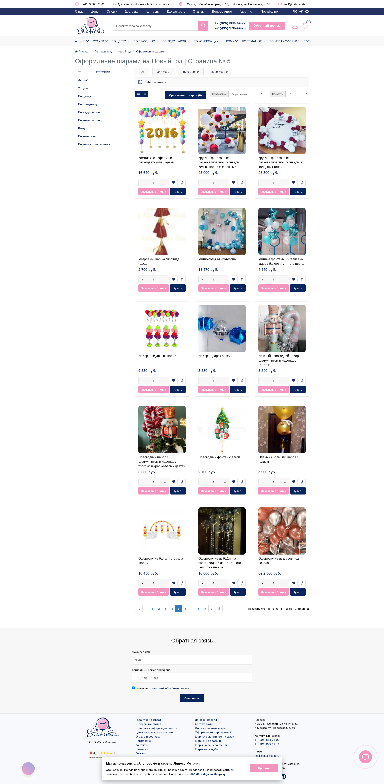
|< (139, 608)
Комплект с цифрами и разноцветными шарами (156, 159)
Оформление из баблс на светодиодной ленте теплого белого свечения (219, 563)
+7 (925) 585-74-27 (230, 22)
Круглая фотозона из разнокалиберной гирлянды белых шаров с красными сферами (219, 164)
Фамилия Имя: (141, 652)
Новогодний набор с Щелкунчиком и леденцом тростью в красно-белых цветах (161, 461)
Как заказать (176, 11)
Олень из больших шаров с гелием (278, 459)
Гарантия (246, 11)
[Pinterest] (283, 777)
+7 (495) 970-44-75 (230, 28)
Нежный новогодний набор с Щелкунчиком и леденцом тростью (279, 360)
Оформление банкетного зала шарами (160, 560)
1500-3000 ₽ (191, 72)
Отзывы (199, 11)
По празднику (144, 41)
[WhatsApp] (307, 11)
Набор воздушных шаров (157, 355)
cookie (195, 774)
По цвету (119, 41)
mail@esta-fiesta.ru (296, 4)
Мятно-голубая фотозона (217, 259)
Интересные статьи (148, 724)
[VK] (295, 11)
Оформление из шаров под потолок (278, 560)
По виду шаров (174, 41)
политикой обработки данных (170, 688)
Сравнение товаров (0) (185, 95)
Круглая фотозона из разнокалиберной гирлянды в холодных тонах (280, 162)
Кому (230, 41)
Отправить (192, 698)
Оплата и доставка (148, 736)
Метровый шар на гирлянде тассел (158, 261)
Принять (264, 768)
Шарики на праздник (208, 741)
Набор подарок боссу (214, 355)
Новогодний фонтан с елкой (219, 457)
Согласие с (162, 688)
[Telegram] (301, 11)
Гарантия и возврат (148, 720)
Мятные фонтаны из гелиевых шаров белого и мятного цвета (281, 261)
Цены (95, 11)
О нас (79, 11)
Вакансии (142, 749)
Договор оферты (206, 720)
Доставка (131, 11)
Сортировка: (219, 93)
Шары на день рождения (211, 745)
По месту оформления (287, 41)
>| (219, 608)
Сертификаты (204, 724)
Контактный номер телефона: (151, 670)
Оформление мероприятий (213, 732)
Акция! (80, 41)
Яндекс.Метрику (214, 774)
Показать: (277, 93)
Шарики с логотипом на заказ (214, 736)
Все (142, 72)
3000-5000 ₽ (219, 72)
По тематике (252, 41)
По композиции (206, 41)
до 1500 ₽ (163, 72)
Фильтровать (157, 82)
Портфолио (269, 11)
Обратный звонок (267, 25)
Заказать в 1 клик (153, 191)
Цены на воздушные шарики (154, 732)
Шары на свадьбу (206, 749)
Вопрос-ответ (222, 11)
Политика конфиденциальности (156, 728)
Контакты (153, 11)
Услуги (98, 41)
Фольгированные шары (210, 728)
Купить (177, 191)
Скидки (112, 11)
